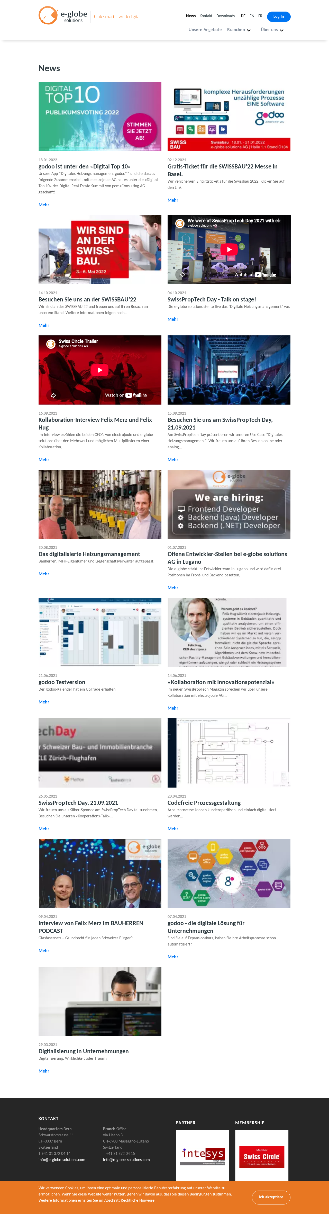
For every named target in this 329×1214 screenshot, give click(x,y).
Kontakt (206, 16)
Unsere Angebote (205, 30)
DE (243, 16)
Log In (278, 17)
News (191, 16)
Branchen (236, 30)
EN (252, 16)
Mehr (44, 205)
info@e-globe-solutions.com (62, 1160)
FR (260, 16)
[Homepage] (91, 21)
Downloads (225, 16)
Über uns (269, 30)
